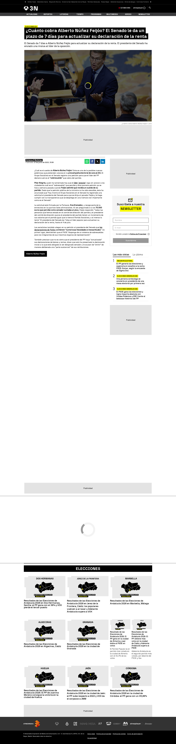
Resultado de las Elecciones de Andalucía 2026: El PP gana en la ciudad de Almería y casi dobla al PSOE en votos (119, 639)
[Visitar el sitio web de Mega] (92, 724)
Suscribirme (131, 240)
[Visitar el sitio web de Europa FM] (117, 724)
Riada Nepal (105, 2)
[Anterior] (25, 2)
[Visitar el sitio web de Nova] (83, 724)
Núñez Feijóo (32, 2)
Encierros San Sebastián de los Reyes (74, 2)
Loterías (64, 14)
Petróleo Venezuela (94, 2)
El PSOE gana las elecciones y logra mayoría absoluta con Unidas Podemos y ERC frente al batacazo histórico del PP (130, 295)
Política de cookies (119, 734)
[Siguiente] (151, 2)
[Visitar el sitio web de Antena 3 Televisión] (58, 724)
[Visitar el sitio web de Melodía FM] (125, 724)
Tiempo (80, 14)
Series (128, 14)
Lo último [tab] (138, 254)
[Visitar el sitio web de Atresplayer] (137, 724)
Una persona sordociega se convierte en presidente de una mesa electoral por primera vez (130, 281)
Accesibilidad (92, 738)
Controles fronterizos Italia (145, 2)
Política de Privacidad (138, 234)
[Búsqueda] (149, 7)
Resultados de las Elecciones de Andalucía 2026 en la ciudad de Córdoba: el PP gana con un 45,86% (128, 693)
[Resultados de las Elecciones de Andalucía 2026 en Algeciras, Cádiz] (45, 631)
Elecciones (88, 569)
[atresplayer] (139, 7)
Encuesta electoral (125, 261)
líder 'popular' (80, 183)
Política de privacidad (103, 734)
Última (125, 8)
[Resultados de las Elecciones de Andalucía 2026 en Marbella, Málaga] (131, 587)
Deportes (48, 14)
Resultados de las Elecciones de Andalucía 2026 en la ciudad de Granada (83, 646)
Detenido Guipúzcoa (117, 2)
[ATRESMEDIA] (31, 723)
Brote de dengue (130, 2)
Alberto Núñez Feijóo (35, 254)
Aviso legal (91, 734)
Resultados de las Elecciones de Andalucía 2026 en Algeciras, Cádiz (42, 645)
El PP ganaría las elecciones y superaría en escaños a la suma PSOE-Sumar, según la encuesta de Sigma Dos (130, 267)
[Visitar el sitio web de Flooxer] (148, 724)
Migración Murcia (55, 2)
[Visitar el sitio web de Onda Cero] (108, 724)
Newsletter (144, 14)
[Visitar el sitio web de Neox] (75, 724)
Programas (96, 14)
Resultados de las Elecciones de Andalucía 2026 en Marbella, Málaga (129, 602)
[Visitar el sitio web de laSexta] (67, 724)
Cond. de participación (135, 734)
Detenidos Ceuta (42, 2)
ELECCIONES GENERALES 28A (127, 276)
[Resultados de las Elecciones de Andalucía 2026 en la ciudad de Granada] (88, 631)
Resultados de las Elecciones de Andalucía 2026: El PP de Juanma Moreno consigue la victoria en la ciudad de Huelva (41, 693)
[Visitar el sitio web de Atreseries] (100, 724)
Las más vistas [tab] (121, 254)
